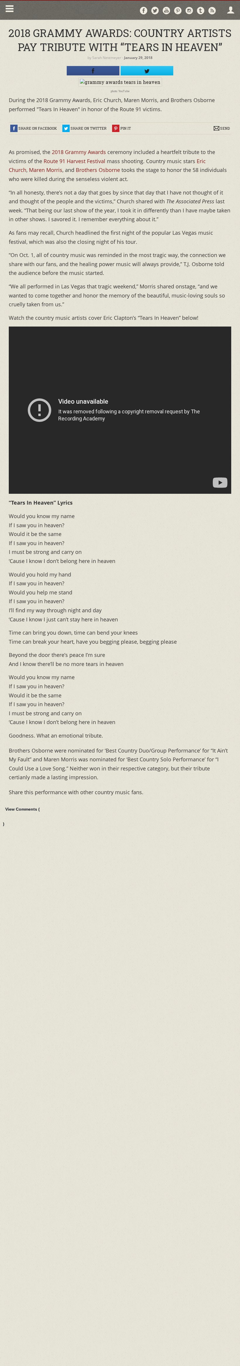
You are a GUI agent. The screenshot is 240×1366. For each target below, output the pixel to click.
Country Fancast (66, 10)
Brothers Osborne (98, 169)
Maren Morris (45, 169)
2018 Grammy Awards (79, 151)
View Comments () (21, 816)
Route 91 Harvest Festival (74, 161)
